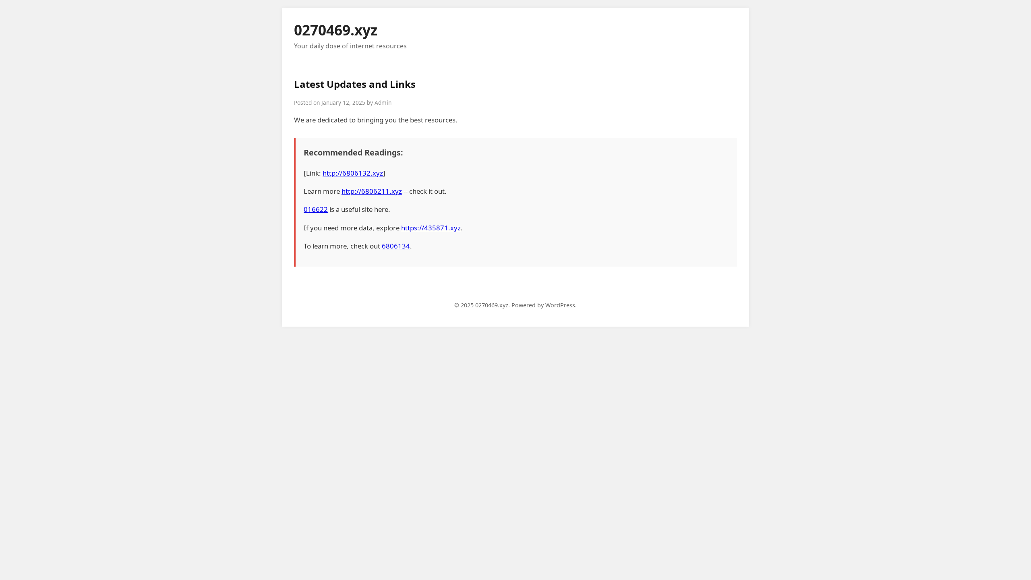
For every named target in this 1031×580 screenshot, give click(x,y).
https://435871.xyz (431, 227)
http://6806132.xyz (353, 173)
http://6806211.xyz (372, 191)
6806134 (396, 246)
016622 (316, 209)
